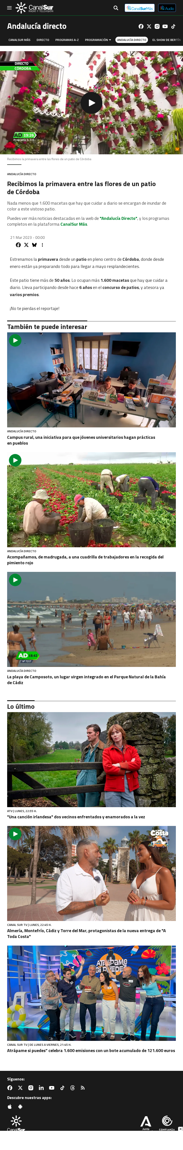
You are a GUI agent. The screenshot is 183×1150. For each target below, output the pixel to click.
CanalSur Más (19, 39)
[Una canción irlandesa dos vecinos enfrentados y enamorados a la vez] (91, 759)
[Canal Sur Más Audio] (167, 8)
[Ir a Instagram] (157, 26)
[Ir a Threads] (73, 1088)
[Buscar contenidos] (116, 8)
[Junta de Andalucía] (146, 1125)
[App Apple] (10, 1106)
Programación (96, 39)
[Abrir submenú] (110, 39)
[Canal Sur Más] (140, 8)
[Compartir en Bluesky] (34, 245)
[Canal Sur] (34, 7)
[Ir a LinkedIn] (42, 1088)
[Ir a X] (149, 26)
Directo (43, 39)
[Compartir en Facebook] (18, 245)
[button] (91, 102)
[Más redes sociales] (42, 245)
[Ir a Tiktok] (173, 26)
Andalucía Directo (131, 39)
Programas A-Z (67, 39)
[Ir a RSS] (83, 1088)
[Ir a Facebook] (141, 26)
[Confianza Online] (167, 1125)
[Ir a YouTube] (165, 26)
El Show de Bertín (166, 39)
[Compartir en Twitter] (26, 245)
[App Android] (21, 1106)
